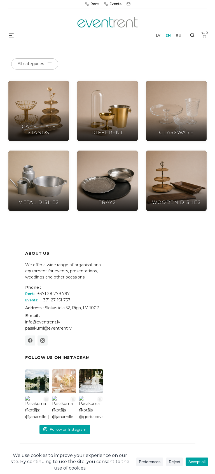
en (168, 35)
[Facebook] (30, 340)
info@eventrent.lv (42, 322)
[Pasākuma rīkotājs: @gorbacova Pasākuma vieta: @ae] (91, 408)
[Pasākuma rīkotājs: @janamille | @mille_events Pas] (37, 408)
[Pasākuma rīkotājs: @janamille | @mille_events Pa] (37, 381)
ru (178, 35)
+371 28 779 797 (53, 293)
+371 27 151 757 (55, 299)
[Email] (128, 4)
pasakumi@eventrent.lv (48, 328)
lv (158, 35)
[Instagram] (43, 340)
